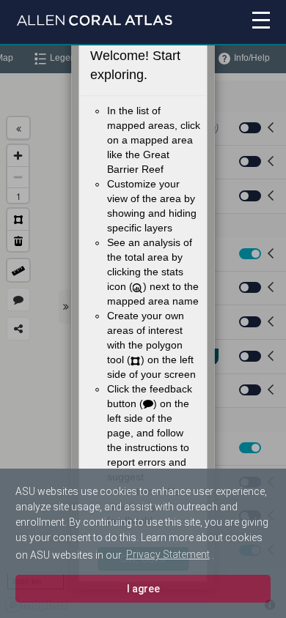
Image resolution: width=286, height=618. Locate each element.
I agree (143, 589)
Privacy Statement (168, 554)
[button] (242, 23)
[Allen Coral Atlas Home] (94, 22)
